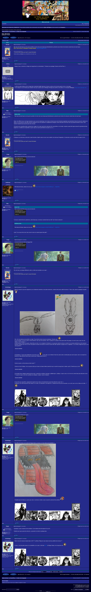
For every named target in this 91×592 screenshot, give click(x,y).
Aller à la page (62, 37)
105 (81, 37)
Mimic (46, 545)
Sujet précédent (81, 40)
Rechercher (86, 23)
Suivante (87, 37)
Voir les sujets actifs (17, 29)
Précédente (67, 37)
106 (82, 37)
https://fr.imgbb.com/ (41, 48)
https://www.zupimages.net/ (80, 87)
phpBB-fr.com (48, 591)
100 (72, 37)
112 (85, 37)
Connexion (4, 23)
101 (73, 37)
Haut (3, 81)
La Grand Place (12, 31)
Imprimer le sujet (5, 40)
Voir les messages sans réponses (8, 29)
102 (75, 37)
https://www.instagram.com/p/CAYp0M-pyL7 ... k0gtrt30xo (48, 186)
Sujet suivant (86, 40)
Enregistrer (63, 27)
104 (79, 37)
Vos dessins (6, 34)
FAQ (83, 23)
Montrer (20, 348)
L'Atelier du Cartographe (21, 31)
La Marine (8, 34)
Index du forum (5, 31)
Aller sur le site (45, 22)
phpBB (41, 590)
